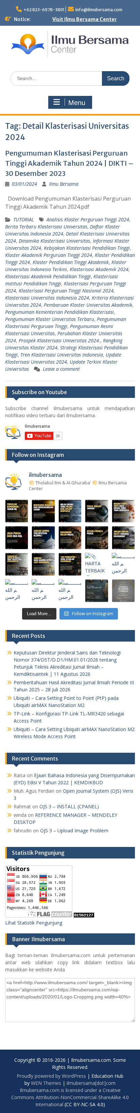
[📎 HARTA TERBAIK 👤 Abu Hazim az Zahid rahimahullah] (96, 564)
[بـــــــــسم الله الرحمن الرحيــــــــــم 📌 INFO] (123, 564)
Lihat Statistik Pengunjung (33, 922)
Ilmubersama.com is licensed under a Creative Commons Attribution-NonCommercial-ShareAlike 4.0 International (70, 1097)
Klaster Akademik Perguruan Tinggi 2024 (48, 255)
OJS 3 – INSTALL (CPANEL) (69, 806)
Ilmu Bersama (63, 184)
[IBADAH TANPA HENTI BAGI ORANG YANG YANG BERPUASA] (123, 511)
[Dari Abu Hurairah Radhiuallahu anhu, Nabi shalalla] (70, 537)
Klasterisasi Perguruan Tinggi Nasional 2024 (66, 290)
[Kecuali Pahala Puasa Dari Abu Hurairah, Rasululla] (96, 537)
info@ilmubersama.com (98, 9)
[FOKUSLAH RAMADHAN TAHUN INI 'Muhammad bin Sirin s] (16, 511)
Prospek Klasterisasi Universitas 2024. (59, 340)
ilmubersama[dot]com (91, 1083)
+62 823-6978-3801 (44, 9)
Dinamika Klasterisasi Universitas (54, 241)
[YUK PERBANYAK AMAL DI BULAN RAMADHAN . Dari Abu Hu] (70, 564)
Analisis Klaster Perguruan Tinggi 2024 (88, 219)
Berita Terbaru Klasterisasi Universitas (46, 226)
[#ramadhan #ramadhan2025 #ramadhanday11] (70, 511)
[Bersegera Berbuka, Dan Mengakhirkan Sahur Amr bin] (43, 511)
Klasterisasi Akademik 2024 (99, 269)
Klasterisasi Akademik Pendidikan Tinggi (48, 276)
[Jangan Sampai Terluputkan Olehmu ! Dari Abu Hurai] (43, 537)
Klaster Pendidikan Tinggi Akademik (71, 262)
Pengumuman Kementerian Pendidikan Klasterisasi (59, 312)
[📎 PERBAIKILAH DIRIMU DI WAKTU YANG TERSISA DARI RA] (16, 564)
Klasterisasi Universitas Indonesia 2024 (47, 298)
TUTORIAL (23, 219)
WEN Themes (46, 1083)
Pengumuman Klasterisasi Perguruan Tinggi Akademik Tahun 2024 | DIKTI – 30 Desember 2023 (69, 163)
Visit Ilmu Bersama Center (84, 19)
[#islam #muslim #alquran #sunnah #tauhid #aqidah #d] (96, 590)
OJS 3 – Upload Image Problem (74, 830)
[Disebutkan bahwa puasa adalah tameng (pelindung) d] (96, 511)
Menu (76, 102)
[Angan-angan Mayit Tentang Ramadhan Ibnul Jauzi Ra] (123, 537)
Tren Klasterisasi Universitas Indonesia (61, 354)
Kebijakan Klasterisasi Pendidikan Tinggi (87, 248)
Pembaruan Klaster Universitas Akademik (88, 305)
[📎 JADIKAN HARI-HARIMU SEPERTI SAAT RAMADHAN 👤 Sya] (43, 564)
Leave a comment (61, 369)
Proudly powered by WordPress (51, 1076)
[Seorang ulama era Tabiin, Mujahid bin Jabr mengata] (16, 537)
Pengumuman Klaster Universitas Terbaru (49, 319)
